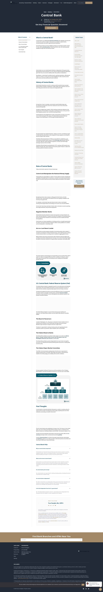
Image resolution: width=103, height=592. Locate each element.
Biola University (55, 517)
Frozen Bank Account (79, 72)
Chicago (41, 337)
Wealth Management (68, 2)
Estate (39, 2)
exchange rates (58, 140)
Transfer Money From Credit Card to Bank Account (79, 158)
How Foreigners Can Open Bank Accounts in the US (79, 90)
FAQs (15, 556)
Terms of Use (16, 552)
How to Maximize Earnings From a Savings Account (78, 105)
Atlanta (67, 335)
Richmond (44, 338)
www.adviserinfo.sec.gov (23, 578)
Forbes (47, 521)
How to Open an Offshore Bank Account (78, 115)
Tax (61, 2)
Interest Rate (77, 137)
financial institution (54, 40)
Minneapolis (59, 337)
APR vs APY (77, 40)
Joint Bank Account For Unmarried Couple (78, 142)
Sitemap (15, 558)
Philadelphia (39, 338)
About (75, 2)
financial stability (63, 292)
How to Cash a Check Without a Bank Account (79, 95)
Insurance (44, 2)
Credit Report (77, 64)
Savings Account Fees (79, 150)
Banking (35, 2)
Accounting (21, 2)
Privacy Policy (16, 549)
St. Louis (57, 338)
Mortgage (50, 2)
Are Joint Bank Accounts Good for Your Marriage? (78, 56)
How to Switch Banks (79, 124)
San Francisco (50, 338)
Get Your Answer (79, 186)
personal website (54, 520)
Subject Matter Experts (55, 21)
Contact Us (16, 547)
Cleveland (45, 337)
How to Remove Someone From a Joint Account (79, 120)
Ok (83, 584)
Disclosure (16, 554)
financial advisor (43, 437)
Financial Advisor (27, 2)
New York (64, 337)
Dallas (49, 337)
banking (39, 438)
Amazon (39, 521)
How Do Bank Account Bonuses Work (78, 80)
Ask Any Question (51, 28)
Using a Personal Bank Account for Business (78, 172)
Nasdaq (43, 521)
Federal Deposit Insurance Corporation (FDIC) (78, 68)
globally (60, 434)
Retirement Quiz (89, 2)
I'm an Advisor (81, 2)
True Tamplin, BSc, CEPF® (55, 19)
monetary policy (46, 47)
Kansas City (53, 337)
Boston (37, 337)
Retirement (56, 2)
